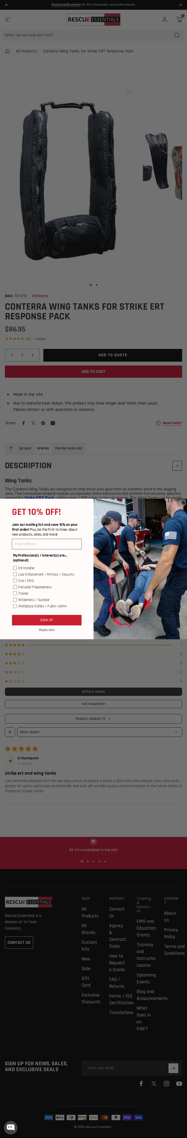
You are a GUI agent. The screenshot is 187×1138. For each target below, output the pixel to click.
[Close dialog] (183, 503)
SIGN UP (46, 620)
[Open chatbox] (11, 1128)
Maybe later (47, 629)
